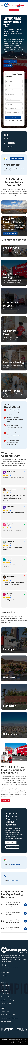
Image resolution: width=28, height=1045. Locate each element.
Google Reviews (16, 864)
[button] (2, 5)
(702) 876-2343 (13, 880)
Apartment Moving (9, 332)
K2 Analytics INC (17, 1043)
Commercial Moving (10, 304)
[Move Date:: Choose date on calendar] (22, 98)
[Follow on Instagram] (5, 965)
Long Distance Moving (11, 276)
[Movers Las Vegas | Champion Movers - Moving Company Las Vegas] (14, 5)
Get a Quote (13, 117)
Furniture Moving (13, 362)
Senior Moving (11, 390)
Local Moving (11, 247)
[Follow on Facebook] (2, 965)
